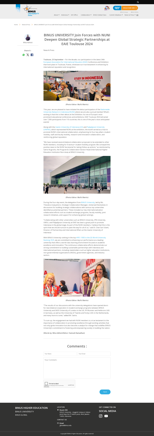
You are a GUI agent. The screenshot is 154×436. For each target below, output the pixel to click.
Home (16, 25)
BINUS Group (124, 12)
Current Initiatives (115, 15)
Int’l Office (74, 15)
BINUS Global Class (99, 15)
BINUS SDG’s (134, 12)
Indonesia (64, 15)
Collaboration (85, 15)
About (56, 15)
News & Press (129, 15)
